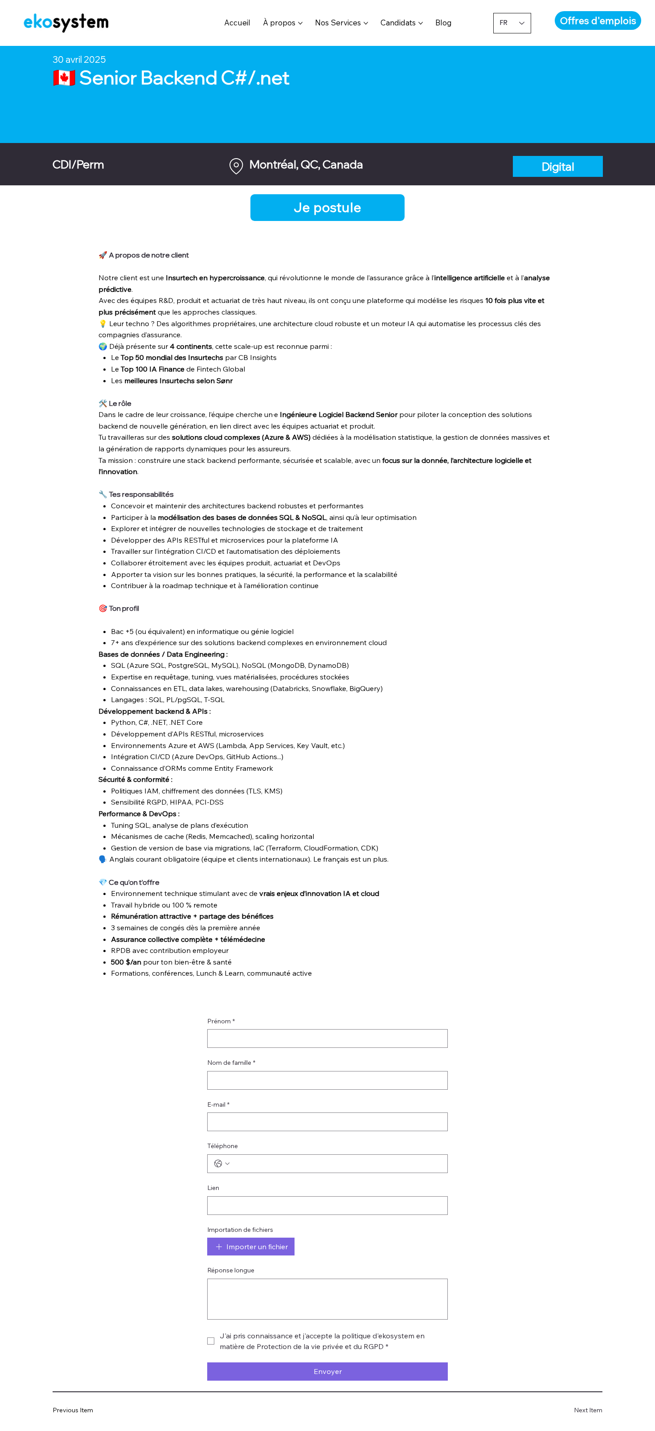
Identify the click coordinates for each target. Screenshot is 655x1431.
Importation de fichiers (240, 1230)
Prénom (221, 1021)
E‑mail (218, 1104)
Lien (213, 1188)
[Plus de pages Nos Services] (366, 23)
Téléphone (222, 1146)
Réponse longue (230, 1270)
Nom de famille (231, 1063)
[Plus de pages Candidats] (420, 23)
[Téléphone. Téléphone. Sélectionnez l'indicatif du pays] (222, 1163)
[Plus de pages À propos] (300, 23)
